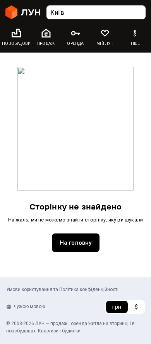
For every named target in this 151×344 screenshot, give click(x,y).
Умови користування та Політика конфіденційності (62, 289)
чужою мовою (29, 306)
